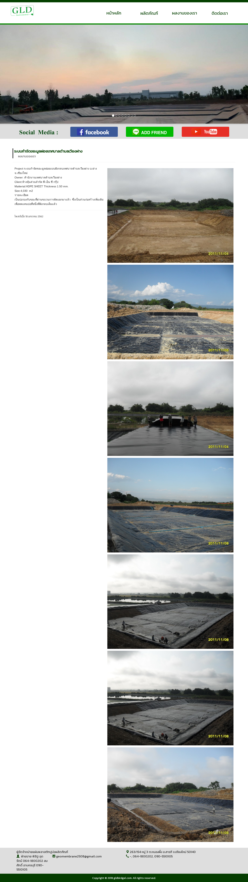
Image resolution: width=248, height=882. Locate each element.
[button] (18, 74)
